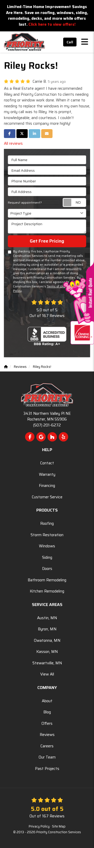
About (47, 701)
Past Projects (47, 769)
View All (47, 674)
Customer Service (47, 497)
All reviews (13, 143)
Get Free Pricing (47, 241)
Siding (47, 557)
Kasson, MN (47, 652)
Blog (47, 712)
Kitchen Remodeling (47, 591)
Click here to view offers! (51, 24)
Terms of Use (56, 286)
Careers (47, 746)
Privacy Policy (39, 826)
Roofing (47, 523)
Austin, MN (47, 618)
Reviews (47, 735)
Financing (47, 485)
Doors (47, 569)
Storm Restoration (47, 535)
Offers (47, 723)
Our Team (47, 757)
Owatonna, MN (47, 640)
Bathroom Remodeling (47, 580)
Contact (47, 463)
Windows (47, 546)
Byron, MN (47, 629)
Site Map (59, 826)
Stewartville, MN (47, 663)
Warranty (47, 474)
